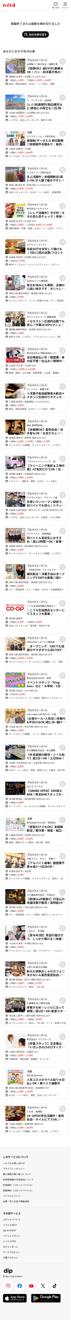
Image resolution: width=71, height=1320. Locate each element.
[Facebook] (20, 1286)
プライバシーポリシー (14, 1168)
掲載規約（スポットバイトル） (18, 1190)
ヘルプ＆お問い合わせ (14, 1163)
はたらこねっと (10, 1246)
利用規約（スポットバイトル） (18, 1184)
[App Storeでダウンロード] (15, 1298)
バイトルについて (11, 1195)
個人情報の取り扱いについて (17, 1174)
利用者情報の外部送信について (18, 1179)
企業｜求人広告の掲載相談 (16, 1201)
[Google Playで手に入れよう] (46, 1298)
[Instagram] (8, 1286)
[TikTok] (55, 1286)
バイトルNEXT (10, 1224)
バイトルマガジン (11, 1235)
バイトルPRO (9, 1241)
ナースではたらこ (11, 1252)
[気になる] (62, 61)
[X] (43, 1286)
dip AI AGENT (9, 1230)
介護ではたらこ (10, 1257)
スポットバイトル (11, 1219)
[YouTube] (31, 1286)
